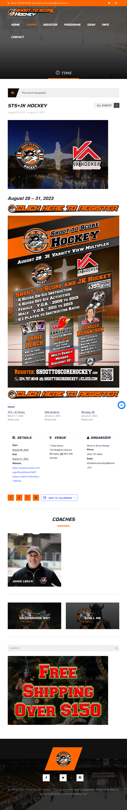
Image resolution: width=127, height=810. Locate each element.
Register (50, 24)
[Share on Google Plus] (27, 498)
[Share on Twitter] (19, 498)
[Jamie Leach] (34, 559)
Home (15, 24)
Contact (17, 37)
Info (105, 24)
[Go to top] (63, 758)
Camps (31, 24)
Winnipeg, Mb (88, 412)
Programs (72, 24)
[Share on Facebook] (11, 498)
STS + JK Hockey (16, 412)
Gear (91, 24)
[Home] (32, 12)
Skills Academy (52, 412)
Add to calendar (60, 497)
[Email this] (36, 498)
